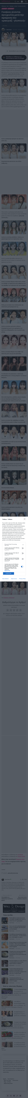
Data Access (14, 578)
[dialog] (14, 549)
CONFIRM (8, 573)
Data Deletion (5, 578)
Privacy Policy (22, 578)
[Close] (25, 519)
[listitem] (14, 545)
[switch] (22, 548)
